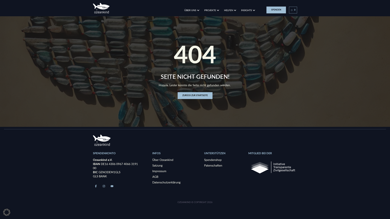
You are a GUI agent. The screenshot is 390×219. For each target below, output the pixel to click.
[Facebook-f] (96, 186)
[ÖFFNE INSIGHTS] (254, 10)
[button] (6, 212)
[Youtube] (112, 186)
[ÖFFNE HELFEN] (235, 10)
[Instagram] (104, 186)
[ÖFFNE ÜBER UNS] (198, 10)
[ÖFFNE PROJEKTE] (218, 10)
